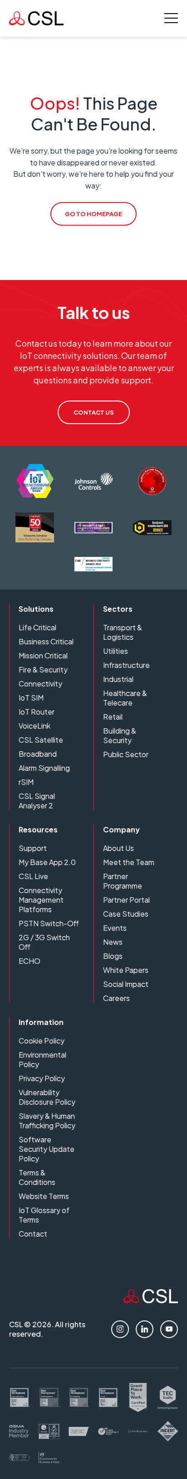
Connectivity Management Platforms (41, 899)
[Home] (150, 1300)
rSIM (26, 782)
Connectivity (40, 683)
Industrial (118, 679)
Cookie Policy (41, 1040)
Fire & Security (43, 669)
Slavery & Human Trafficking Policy (47, 1120)
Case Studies (125, 913)
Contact (33, 1233)
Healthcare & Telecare (125, 697)
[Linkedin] (144, 1329)
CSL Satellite (41, 739)
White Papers (125, 970)
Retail (113, 716)
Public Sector (125, 754)
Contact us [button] (94, 412)
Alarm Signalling (44, 768)
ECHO (29, 961)
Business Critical (46, 641)
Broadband (38, 754)
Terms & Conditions (37, 1177)
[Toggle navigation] (171, 18)
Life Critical (37, 627)
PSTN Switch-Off (49, 923)
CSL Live (33, 876)
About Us (118, 848)
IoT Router (36, 711)
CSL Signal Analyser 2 (37, 800)
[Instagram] (120, 1329)
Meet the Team (128, 862)
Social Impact (125, 984)
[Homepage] (36, 18)
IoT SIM (31, 697)
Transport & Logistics (122, 632)
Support (33, 848)
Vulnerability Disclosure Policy (47, 1097)
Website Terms (44, 1196)
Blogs (113, 956)
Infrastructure (126, 665)
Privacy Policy (42, 1078)
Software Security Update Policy (46, 1149)
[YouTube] (169, 1329)
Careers (116, 998)
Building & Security (119, 735)
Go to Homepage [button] (93, 214)
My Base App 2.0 (47, 862)
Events (115, 928)
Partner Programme (122, 880)
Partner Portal (126, 899)
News (113, 942)
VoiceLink (34, 725)
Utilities (115, 651)
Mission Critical (43, 655)
